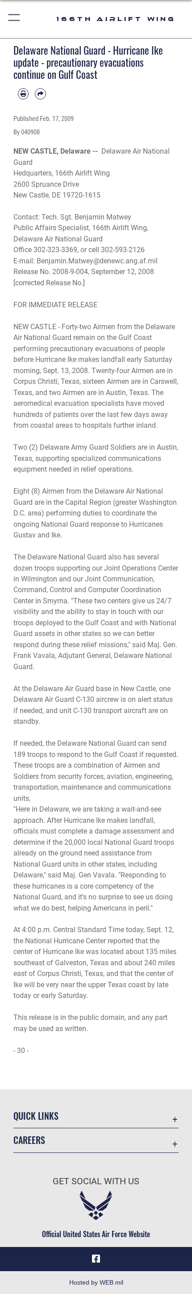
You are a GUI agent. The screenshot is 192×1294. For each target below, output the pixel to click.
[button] (14, 19)
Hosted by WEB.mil (96, 1282)
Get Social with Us (96, 1181)
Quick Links (35, 1115)
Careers (29, 1140)
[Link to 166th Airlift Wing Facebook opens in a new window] (96, 1259)
